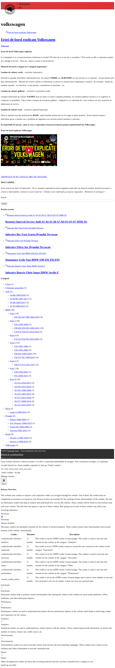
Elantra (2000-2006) (18, 419)
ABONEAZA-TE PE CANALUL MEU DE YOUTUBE (24, 177)
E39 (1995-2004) (21, 350)
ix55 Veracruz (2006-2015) (21, 423)
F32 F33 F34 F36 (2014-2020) (26, 339)
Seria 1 (13, 313)
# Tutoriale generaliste (14, 288)
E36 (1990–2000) (21, 324)
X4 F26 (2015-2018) (22, 387)
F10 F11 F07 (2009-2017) (24, 357)
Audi (7, 291)
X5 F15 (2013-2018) (22, 398)
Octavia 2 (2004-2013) (19, 441)
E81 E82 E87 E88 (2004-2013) (27, 317)
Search (3, 197)
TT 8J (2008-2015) (17, 306)
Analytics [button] (5, 619)
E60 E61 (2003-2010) (23, 354)
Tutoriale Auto (13, 451)
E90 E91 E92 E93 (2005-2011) (27, 328)
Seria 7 (13, 368)
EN (20, 7)
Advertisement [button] (7, 635)
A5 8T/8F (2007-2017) (19, 299)
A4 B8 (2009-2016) (18, 295)
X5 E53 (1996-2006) (22, 390)
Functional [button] (5, 585)
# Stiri (7, 284)
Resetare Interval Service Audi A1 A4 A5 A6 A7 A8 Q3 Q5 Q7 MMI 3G (46, 221)
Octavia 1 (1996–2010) (19, 438)
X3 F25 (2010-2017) (22, 383)
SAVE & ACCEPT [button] (8, 665)
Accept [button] (17, 472)
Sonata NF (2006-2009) (19, 427)
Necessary (5, 519)
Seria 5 (13, 343)
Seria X (13, 379)
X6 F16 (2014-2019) (22, 405)
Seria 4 (13, 335)
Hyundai (8, 416)
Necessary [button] (5, 513)
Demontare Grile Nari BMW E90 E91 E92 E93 (32, 259)
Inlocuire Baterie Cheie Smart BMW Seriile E (32, 272)
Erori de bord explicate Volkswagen (28, 40)
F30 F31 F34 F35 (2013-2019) (26, 332)
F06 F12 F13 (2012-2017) (25, 365)
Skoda (7, 434)
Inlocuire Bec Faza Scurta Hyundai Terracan (31, 234)
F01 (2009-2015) (21, 376)
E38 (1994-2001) (21, 372)
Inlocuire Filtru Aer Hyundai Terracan (27, 247)
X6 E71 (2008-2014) (22, 401)
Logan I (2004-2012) (18, 412)
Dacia (7, 408)
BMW (7, 310)
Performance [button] (6, 602)
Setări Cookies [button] (7, 472)
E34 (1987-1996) (21, 346)
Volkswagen (5, 46)
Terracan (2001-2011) (19, 430)
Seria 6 (13, 361)
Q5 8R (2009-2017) (18, 302)
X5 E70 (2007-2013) (22, 394)
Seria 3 (13, 321)
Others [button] (3, 652)
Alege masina (24, 4)
